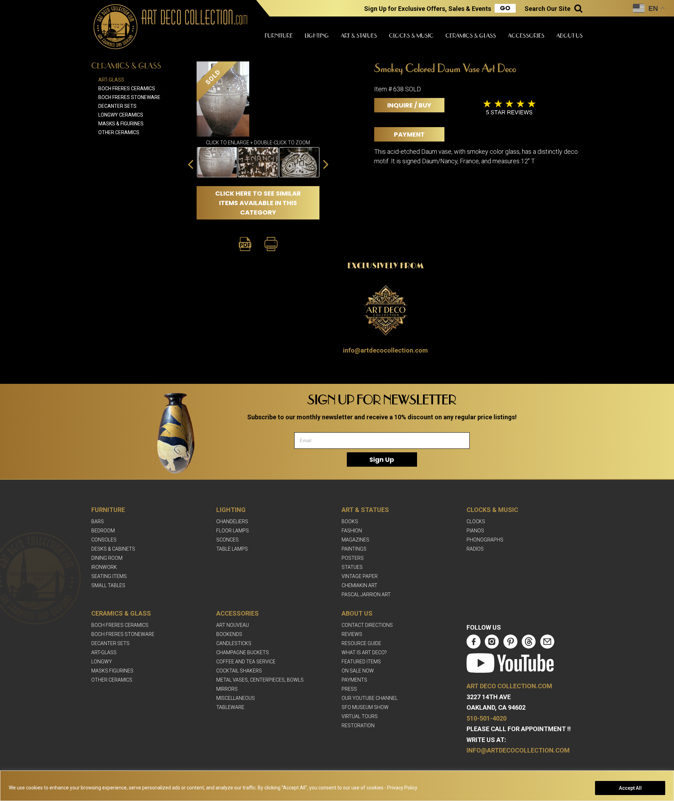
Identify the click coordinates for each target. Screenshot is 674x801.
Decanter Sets (117, 106)
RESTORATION (358, 725)
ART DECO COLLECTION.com (509, 686)
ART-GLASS (104, 652)
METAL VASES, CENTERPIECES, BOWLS (260, 680)
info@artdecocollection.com (385, 350)
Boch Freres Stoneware (129, 97)
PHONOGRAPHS (485, 540)
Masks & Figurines (121, 123)
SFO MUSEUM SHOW (365, 707)
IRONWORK (104, 567)
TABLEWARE (230, 707)
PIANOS (475, 530)
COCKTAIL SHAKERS (239, 671)
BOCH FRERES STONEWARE (122, 634)
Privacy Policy (402, 787)
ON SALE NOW (358, 671)
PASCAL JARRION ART (366, 594)
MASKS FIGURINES (112, 671)
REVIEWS (352, 634)
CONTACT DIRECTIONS (367, 625)
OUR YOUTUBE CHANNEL (370, 698)
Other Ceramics (118, 132)
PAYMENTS (354, 680)
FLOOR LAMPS (232, 530)
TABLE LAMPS (232, 549)
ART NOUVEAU (232, 625)
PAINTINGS (354, 549)
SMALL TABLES (108, 585)
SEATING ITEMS (109, 576)
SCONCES (227, 540)
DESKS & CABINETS (113, 549)
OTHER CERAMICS (111, 680)
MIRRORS (227, 689)
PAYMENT (409, 134)
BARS (97, 521)
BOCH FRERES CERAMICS (119, 625)
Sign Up (381, 459)
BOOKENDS (229, 634)
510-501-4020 (487, 718)
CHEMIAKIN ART (359, 585)
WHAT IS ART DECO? (364, 652)
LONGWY (101, 661)
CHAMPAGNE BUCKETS (242, 652)
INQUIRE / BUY (409, 105)
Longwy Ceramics (120, 115)
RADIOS (475, 549)
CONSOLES (104, 540)
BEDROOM (103, 530)
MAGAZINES (355, 540)
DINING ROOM (107, 558)
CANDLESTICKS (233, 643)
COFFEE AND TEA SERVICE (246, 661)
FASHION (352, 530)
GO (505, 8)
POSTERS (353, 558)
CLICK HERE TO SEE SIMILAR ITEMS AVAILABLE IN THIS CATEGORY (258, 203)
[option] (217, 162)
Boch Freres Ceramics (126, 88)
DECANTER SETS (110, 643)
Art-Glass (111, 80)
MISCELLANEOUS (235, 698)
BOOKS (350, 521)
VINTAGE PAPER (360, 576)
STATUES (352, 567)
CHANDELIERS (232, 521)
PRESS (349, 689)
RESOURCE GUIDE (361, 643)
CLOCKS (476, 521)
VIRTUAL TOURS (360, 716)
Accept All (630, 788)
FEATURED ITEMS (361, 661)
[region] (337, 785)
